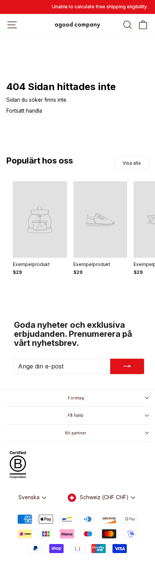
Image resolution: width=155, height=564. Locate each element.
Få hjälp (76, 415)
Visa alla (132, 163)
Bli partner (75, 433)
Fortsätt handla (24, 111)
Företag (76, 397)
